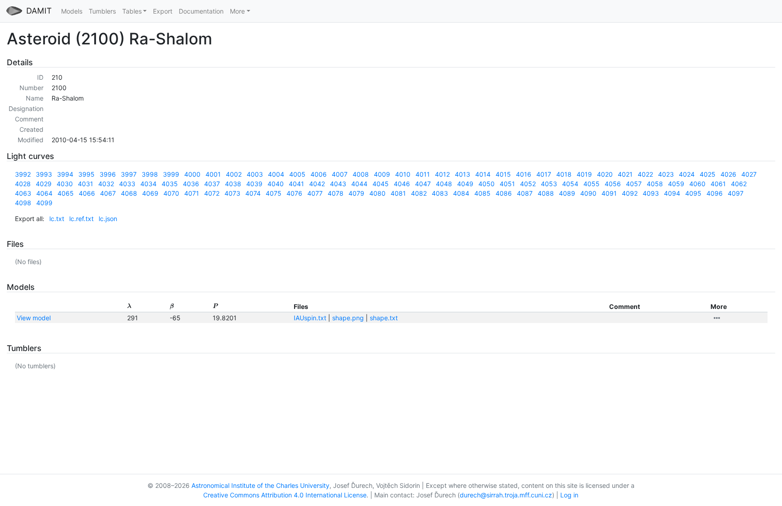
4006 (318, 174)
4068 (129, 193)
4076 (294, 193)
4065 (65, 193)
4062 (739, 184)
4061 (718, 184)
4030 (65, 184)
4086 (504, 193)
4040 (275, 184)
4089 (567, 193)
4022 (645, 174)
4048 (444, 184)
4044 (359, 184)
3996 (108, 174)
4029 (44, 184)
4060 (697, 184)
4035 (170, 184)
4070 (171, 193)
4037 (212, 184)
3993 (44, 174)
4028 (23, 184)
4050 (486, 184)
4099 (44, 203)
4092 (630, 193)
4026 (728, 174)
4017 (543, 174)
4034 (148, 184)
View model (34, 318)
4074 (253, 193)
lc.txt (56, 218)
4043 (338, 184)
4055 (591, 184)
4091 (609, 193)
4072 (211, 193)
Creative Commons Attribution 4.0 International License (285, 495)
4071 (191, 193)
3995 (86, 174)
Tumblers (102, 11)
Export (162, 11)
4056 (613, 184)
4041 (296, 184)
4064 (44, 193)
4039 (254, 184)
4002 (234, 174)
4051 (507, 184)
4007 (340, 174)
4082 (419, 193)
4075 (273, 193)
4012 (442, 174)
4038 (233, 184)
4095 (693, 193)
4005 (297, 174)
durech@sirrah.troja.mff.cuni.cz (506, 495)
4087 (525, 193)
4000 (192, 174)
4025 (707, 174)
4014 (483, 174)
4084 (461, 193)
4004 (276, 174)
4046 (402, 184)
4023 (666, 174)
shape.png (348, 318)
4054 (570, 184)
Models (71, 11)
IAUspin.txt (310, 318)
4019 (584, 174)
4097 (736, 193)
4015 (503, 174)
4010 (402, 174)
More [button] (237, 11)
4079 (356, 193)
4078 (335, 193)
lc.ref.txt (81, 218)
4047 (423, 184)
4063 (23, 193)
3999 (171, 174)
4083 (440, 193)
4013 (462, 174)
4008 (361, 174)
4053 (549, 184)
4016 (523, 174)
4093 (651, 193)
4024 (687, 174)
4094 (672, 193)
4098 (23, 203)
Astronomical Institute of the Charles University (260, 485)
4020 (605, 174)
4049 (465, 184)
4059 (676, 184)
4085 (482, 193)
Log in (569, 495)
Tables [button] (132, 11)
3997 (129, 174)
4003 (255, 174)
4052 (528, 184)
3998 (150, 174)
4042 (317, 184)
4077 (315, 193)
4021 (625, 174)
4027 (749, 174)
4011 (422, 174)
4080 (377, 193)
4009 (382, 174)
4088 (546, 193)
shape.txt (384, 318)
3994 (65, 174)
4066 (87, 193)
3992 (23, 174)
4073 (232, 193)
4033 (127, 184)
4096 (714, 193)
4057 (634, 184)
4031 (85, 184)
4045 (380, 184)
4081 (398, 193)
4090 (588, 193)
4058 (655, 184)
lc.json (108, 218)
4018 (564, 174)
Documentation (201, 11)
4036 (191, 184)
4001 (213, 174)
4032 (106, 184)
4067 (108, 193)
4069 (150, 193)
